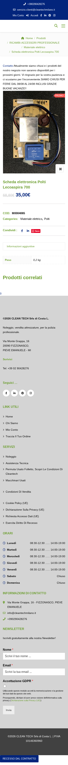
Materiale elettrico (34, 47)
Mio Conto (18, 15)
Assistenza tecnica (17, 463)
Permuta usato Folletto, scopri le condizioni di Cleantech (34, 471)
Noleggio (11, 456)
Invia (9, 710)
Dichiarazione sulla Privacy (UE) (25, 509)
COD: (6, 213)
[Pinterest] (22, 393)
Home (29, 38)
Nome (8, 649)
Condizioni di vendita (18, 491)
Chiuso (61, 576)
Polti (46, 218)
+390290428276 (36, 4)
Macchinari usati (16, 480)
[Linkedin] (14, 393)
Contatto (8, 65)
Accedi (34, 15)
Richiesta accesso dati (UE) (22, 516)
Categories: (10, 218)
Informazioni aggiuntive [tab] (21, 246)
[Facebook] (6, 393)
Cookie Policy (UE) (17, 503)
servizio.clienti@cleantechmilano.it (36, 9)
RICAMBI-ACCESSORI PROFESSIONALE (34, 42)
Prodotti (41, 38)
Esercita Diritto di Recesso (21, 522)
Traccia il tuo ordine (18, 436)
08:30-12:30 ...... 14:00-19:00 (47, 543)
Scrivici (7, 359)
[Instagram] (30, 393)
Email (8, 665)
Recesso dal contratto (19, 758)
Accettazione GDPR (18, 681)
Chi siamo (12, 423)
